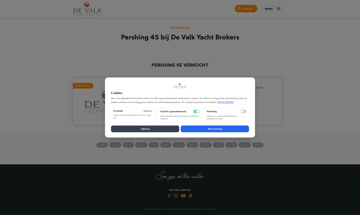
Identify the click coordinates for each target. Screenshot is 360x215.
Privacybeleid (225, 102)
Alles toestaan (215, 128)
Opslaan (145, 128)
